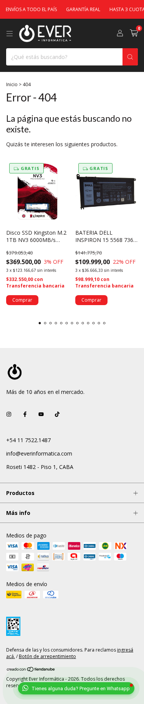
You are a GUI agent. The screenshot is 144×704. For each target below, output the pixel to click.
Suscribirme (72, 136)
